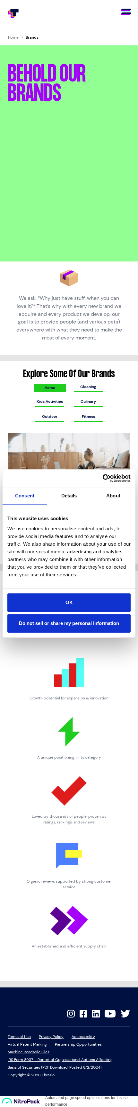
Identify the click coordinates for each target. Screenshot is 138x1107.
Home (13, 37)
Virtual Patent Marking (27, 1044)
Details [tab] (69, 495)
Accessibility (83, 1036)
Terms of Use (19, 1036)
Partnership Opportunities (78, 1044)
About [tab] (113, 495)
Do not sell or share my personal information (69, 623)
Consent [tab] (24, 495)
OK (69, 602)
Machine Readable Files (28, 1052)
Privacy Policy (51, 1036)
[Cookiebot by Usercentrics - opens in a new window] (102, 478)
